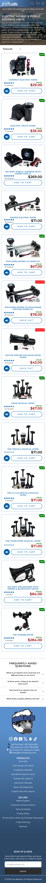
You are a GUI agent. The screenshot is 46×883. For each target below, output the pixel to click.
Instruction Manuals (23, 783)
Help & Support (23, 800)
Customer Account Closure (23, 805)
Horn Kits (23, 761)
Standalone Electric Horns (23, 774)
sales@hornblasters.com (24, 753)
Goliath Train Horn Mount (23, 791)
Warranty (23, 826)
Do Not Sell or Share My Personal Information (23, 818)
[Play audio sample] (7, 91)
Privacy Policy (23, 813)
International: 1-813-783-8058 (24, 747)
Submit (23, 871)
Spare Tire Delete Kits (23, 787)
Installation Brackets (23, 770)
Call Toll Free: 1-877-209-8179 (24, 744)
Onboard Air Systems (23, 778)
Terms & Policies (23, 809)
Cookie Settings (23, 822)
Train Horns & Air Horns (23, 765)
